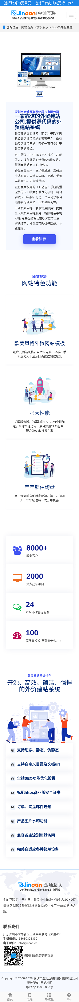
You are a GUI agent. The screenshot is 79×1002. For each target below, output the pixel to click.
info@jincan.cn (27, 943)
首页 (10, 999)
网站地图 (46, 982)
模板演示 (42, 27)
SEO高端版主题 (61, 27)
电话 (30, 999)
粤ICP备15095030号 (39, 987)
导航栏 (49, 999)
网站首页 (27, 27)
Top (69, 999)
